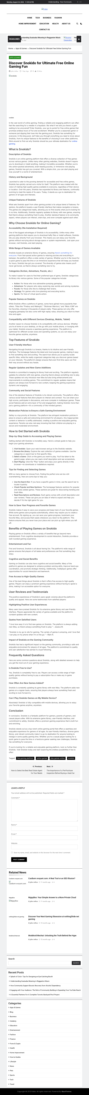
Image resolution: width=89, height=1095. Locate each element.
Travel (12, 1084)
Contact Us (44, 30)
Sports (12, 1075)
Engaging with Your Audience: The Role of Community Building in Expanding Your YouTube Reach (61, 2)
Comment (15, 798)
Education (44, 24)
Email (14, 834)
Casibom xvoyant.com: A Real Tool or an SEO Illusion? (51, 878)
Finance (13, 1039)
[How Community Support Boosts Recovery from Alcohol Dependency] (59, 40)
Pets (11, 1071)
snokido (71, 758)
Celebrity (13, 1021)
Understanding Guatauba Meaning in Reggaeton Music (30, 38)
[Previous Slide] (77, 2)
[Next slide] (80, 2)
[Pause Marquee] (79, 39)
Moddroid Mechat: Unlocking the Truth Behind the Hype (52, 935)
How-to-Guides (15, 1057)
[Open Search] (77, 23)
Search (11, 959)
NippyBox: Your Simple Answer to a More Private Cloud (52, 897)
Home (29, 18)
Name (14, 825)
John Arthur (14, 71)
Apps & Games (15, 57)
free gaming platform (25, 758)
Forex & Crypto (15, 1044)
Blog (11, 1012)
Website (14, 843)
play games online (58, 758)
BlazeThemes (66, 1091)
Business (47, 18)
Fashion (58, 18)
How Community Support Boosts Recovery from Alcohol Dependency (35, 986)
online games (42, 758)
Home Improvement (27, 24)
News (12, 1066)
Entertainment (15, 1030)
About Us (66, 24)
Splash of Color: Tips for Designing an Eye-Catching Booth (31, 977)
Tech (37, 18)
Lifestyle (13, 1062)
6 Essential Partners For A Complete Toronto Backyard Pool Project (34, 995)
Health (55, 24)
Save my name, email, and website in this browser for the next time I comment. (42, 853)
